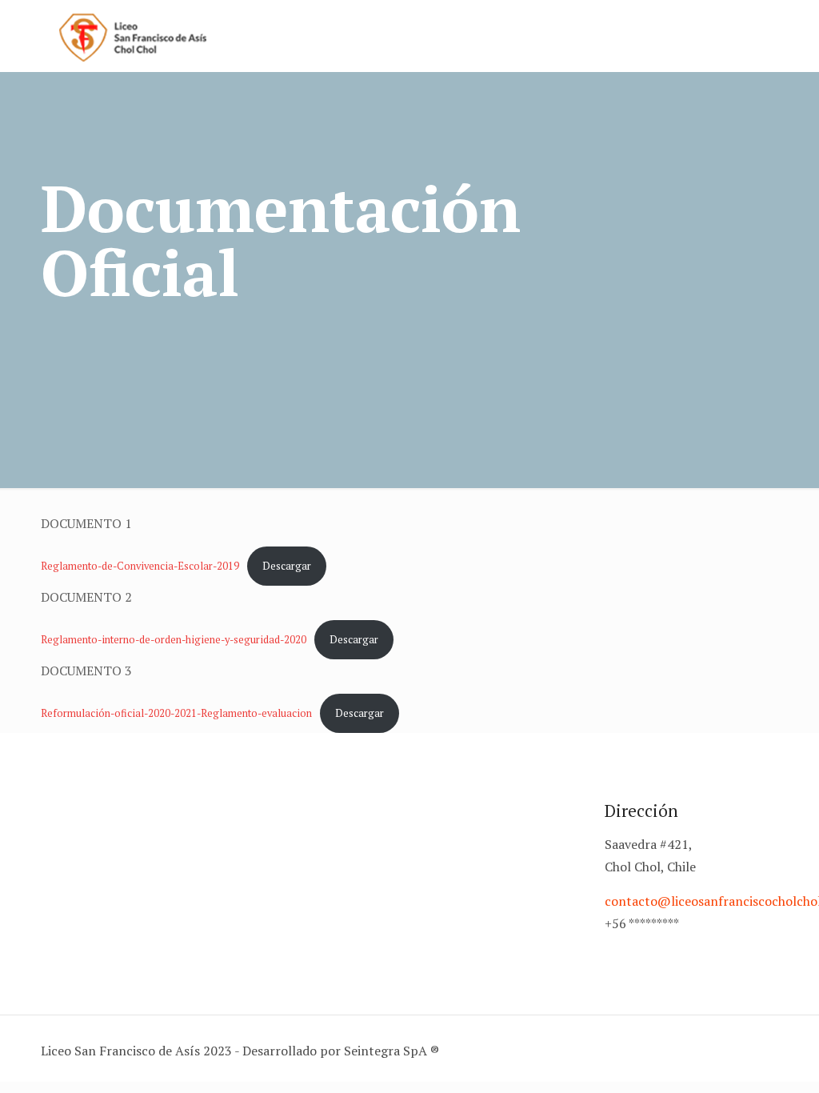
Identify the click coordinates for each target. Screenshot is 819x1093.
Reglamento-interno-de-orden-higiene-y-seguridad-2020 (173, 640)
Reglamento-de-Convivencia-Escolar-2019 (140, 566)
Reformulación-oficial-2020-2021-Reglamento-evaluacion (176, 713)
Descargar (286, 566)
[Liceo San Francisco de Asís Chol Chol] (133, 36)
